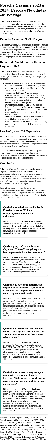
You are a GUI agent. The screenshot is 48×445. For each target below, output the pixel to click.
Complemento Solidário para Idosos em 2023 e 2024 (22, 420)
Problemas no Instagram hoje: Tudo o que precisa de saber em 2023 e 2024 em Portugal (22, 423)
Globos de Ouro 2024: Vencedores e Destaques (22, 428)
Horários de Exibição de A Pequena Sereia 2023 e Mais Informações (22, 438)
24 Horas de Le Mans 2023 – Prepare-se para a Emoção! (22, 426)
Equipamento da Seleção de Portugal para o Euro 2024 (23, 418)
